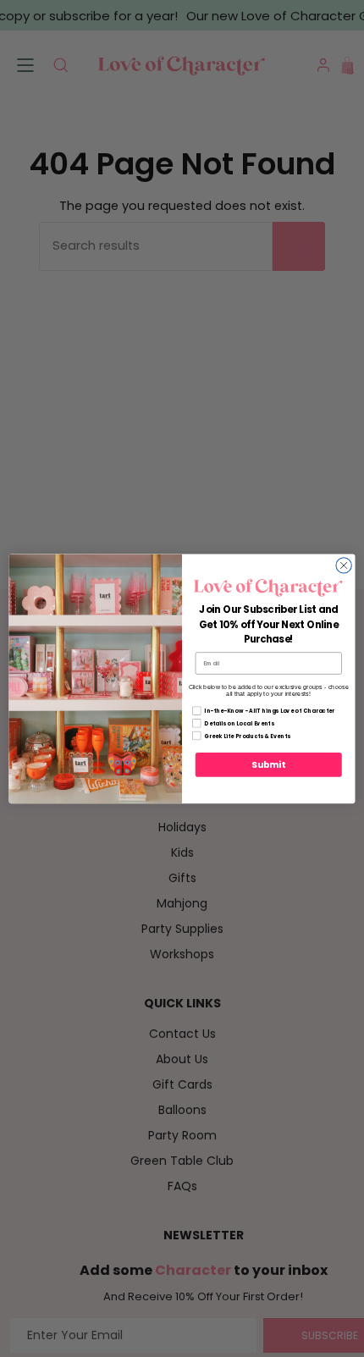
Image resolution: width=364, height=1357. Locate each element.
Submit (268, 764)
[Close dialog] (343, 564)
